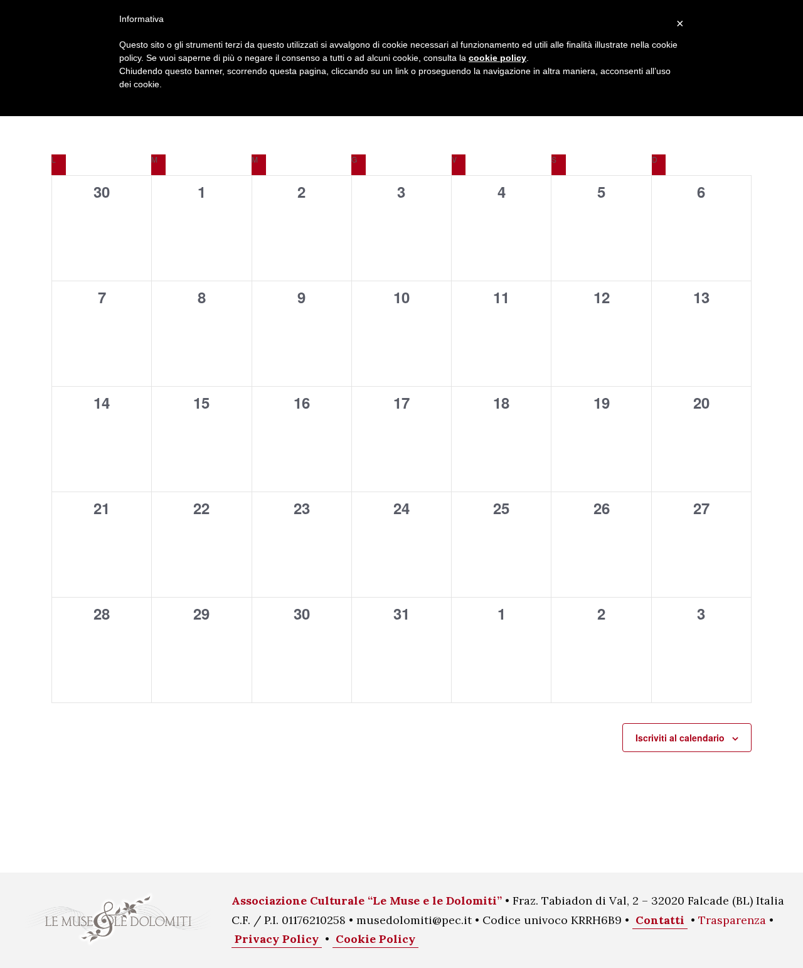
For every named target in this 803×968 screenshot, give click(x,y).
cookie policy (497, 58)
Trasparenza (732, 920)
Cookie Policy (375, 939)
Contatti (659, 920)
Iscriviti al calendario (680, 737)
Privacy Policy (277, 939)
